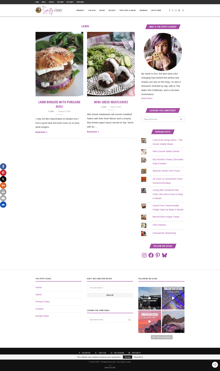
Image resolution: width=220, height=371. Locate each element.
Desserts (112, 10)
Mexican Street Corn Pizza (166, 170)
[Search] (183, 10)
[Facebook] (169, 10)
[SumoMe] (3, 204)
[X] (3, 179)
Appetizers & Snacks (128, 10)
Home (37, 2)
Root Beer (60, 2)
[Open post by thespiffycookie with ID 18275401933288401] (149, 321)
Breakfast (80, 10)
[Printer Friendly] (3, 192)
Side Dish (92, 10)
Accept (127, 357)
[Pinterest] (179, 10)
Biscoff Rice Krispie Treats (166, 216)
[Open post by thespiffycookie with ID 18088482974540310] (149, 298)
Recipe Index (80, 2)
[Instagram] (176, 10)
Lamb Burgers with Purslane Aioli (59, 104)
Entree (102, 10)
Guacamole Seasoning (164, 233)
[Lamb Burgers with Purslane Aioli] (59, 64)
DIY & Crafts (70, 2)
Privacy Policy (43, 301)
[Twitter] (172, 10)
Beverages (144, 10)
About (44, 2)
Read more (40, 132)
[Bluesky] (164, 255)
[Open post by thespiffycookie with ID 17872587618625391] (173, 298)
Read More (147, 98)
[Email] (3, 198)
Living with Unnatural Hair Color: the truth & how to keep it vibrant (168, 194)
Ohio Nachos (159, 225)
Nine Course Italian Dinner (166, 151)
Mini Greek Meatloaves (111, 102)
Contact (51, 2)
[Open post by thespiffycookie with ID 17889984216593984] (173, 321)
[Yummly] (3, 185)
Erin (52, 111)
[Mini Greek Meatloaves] (111, 64)
